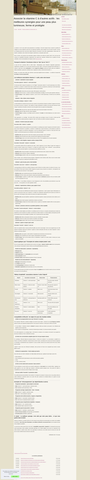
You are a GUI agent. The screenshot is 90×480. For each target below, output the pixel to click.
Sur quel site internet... (65, 99)
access (16, 29)
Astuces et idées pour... (66, 48)
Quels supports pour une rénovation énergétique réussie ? (30, 465)
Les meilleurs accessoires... (66, 90)
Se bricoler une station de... (66, 113)
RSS (41, 477)
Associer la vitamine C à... (66, 34)
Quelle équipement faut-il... (66, 85)
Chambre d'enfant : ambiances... (67, 57)
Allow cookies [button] (15, 476)
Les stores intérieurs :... (66, 76)
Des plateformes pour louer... (67, 122)
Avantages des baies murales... (67, 62)
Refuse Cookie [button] (6, 476)
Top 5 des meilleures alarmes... (67, 64)
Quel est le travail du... (65, 92)
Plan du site (64, 21)
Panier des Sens (39, 58)
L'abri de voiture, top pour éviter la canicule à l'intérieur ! (30, 469)
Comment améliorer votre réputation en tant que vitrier (30, 463)
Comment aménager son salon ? (67, 50)
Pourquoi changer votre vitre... (67, 106)
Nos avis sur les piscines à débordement (27, 472)
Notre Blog (19, 29)
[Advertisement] (37, 38)
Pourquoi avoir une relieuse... (67, 69)
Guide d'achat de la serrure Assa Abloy (21, 453)
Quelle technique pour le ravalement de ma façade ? (29, 467)
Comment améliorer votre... (66, 43)
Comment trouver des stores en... (67, 41)
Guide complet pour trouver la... (67, 104)
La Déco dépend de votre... (66, 55)
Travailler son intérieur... (66, 83)
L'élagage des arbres (65, 97)
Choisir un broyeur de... (66, 66)
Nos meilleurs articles (65, 18)
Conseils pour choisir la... (66, 71)
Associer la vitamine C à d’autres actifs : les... (29, 29)
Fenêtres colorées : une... (66, 78)
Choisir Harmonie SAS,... (66, 80)
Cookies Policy (38, 477)
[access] (45, 7)
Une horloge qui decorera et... (67, 52)
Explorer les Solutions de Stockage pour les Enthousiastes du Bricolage (32, 460)
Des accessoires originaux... (66, 127)
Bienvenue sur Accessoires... (66, 29)
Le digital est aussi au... (66, 118)
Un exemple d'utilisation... (66, 120)
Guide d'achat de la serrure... (67, 36)
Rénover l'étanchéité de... (66, 111)
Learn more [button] (11, 473)
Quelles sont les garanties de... (67, 27)
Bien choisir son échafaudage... (67, 108)
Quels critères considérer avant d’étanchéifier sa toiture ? (30, 474)
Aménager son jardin (65, 94)
